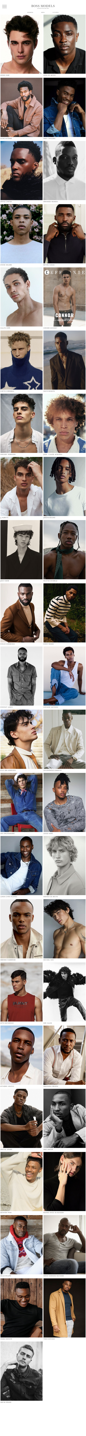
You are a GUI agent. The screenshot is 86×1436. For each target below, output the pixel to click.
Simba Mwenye (6, 1339)
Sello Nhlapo (5, 1276)
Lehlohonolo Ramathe (52, 770)
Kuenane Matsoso (50, 707)
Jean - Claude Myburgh (52, 454)
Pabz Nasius (48, 1149)
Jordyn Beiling (49, 518)
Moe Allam (47, 1023)
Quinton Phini (6, 1213)
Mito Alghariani (7, 1023)
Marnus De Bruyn (50, 897)
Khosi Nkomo (48, 644)
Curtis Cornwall (7, 391)
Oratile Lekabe (6, 1149)
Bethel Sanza (49, 265)
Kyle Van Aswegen (8, 770)
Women (30, 12)
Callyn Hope (5, 328)
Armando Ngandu (50, 202)
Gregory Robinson (8, 454)
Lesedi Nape (48, 834)
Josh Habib (4, 581)
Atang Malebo (6, 265)
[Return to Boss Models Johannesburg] (43, 6)
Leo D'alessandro (7, 834)
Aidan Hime (5, 75)
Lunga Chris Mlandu (8, 897)
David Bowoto (49, 391)
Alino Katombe (6, 139)
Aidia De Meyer (49, 75)
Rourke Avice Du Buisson (53, 1213)
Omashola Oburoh (50, 1086)
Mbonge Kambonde (8, 960)
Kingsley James (6, 707)
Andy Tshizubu (49, 139)
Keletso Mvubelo (50, 581)
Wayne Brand (5, 1402)
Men (43, 12)
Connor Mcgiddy (50, 328)
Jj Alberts (4, 518)
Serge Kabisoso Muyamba (53, 1276)
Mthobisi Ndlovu (7, 1086)
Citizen (56, 12)
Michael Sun (48, 960)
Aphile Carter (6, 202)
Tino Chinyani (49, 1339)
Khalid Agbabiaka (7, 644)
